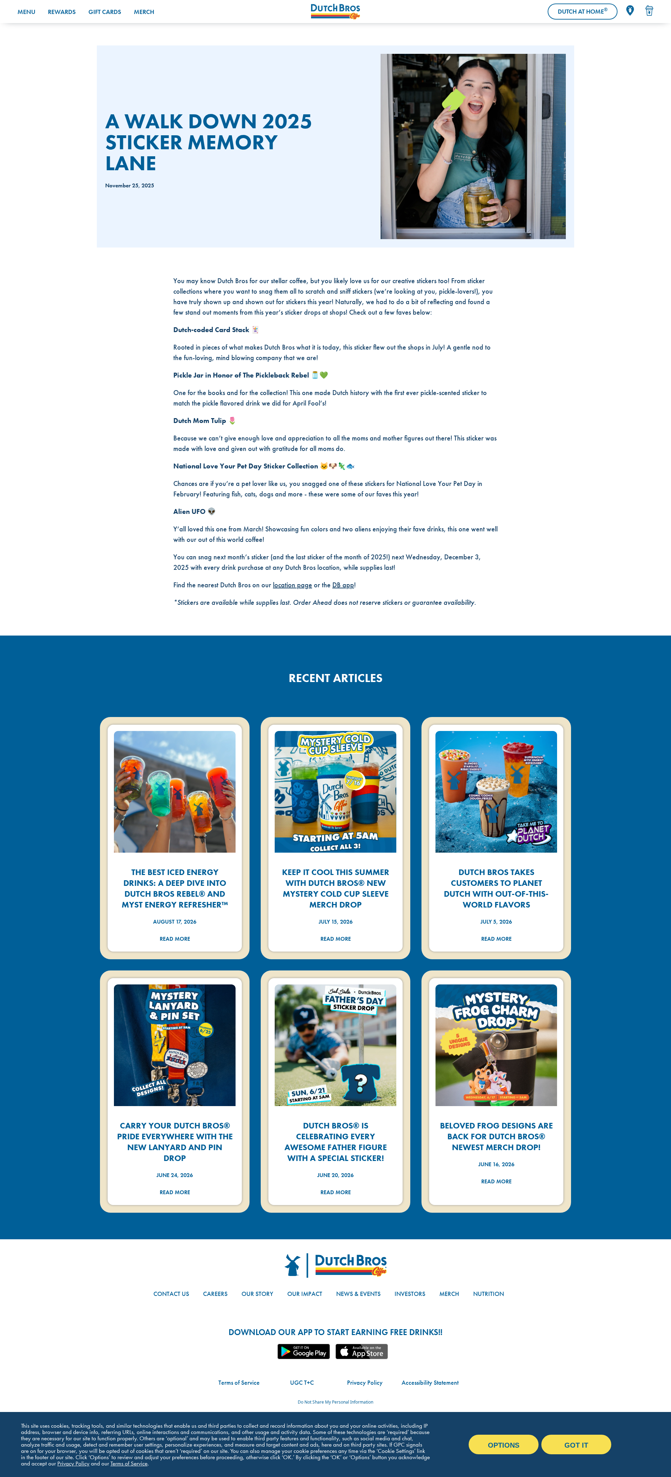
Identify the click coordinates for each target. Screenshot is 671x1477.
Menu (26, 12)
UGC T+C (302, 1382)
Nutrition (488, 1294)
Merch (144, 12)
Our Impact (304, 1294)
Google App (303, 1351)
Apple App (362, 1351)
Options (503, 1445)
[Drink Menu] (649, 10)
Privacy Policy (365, 1382)
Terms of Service (239, 1382)
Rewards (62, 12)
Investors (410, 1294)
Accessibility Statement (430, 1382)
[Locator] (630, 10)
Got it (576, 1445)
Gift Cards (104, 12)
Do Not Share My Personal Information (335, 1402)
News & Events (358, 1294)
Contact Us (171, 1294)
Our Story (257, 1294)
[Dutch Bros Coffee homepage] (335, 12)
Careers (215, 1294)
